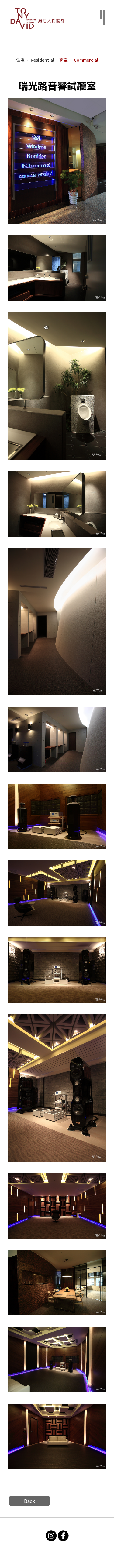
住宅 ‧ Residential (35, 59)
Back (29, 1501)
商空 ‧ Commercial (78, 59)
